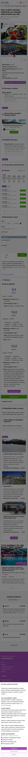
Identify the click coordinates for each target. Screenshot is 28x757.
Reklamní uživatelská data (9, 741)
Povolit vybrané (14, 751)
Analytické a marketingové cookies (12, 737)
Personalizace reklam (8, 743)
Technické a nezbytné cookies (10, 735)
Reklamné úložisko (8, 739)
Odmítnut (14, 754)
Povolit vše (14, 748)
